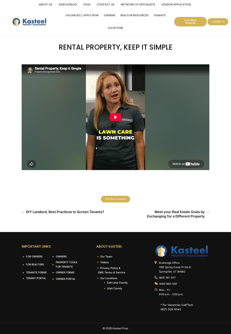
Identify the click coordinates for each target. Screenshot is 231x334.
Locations (115, 28)
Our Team (106, 256)
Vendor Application (176, 4)
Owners (109, 15)
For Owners (34, 256)
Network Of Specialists (138, 4)
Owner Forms (65, 272)
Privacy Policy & (110, 268)
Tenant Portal (36, 278)
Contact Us (105, 4)
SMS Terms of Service (111, 272)
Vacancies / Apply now (82, 15)
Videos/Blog (68, 4)
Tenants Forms (36, 272)
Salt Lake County (117, 282)
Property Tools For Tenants (66, 264)
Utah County (114, 288)
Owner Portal (65, 279)
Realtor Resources (134, 15)
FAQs (86, 4)
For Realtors (35, 264)
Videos (104, 262)
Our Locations (108, 278)
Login (217, 22)
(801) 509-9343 (170, 309)
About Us (45, 4)
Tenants (160, 15)
